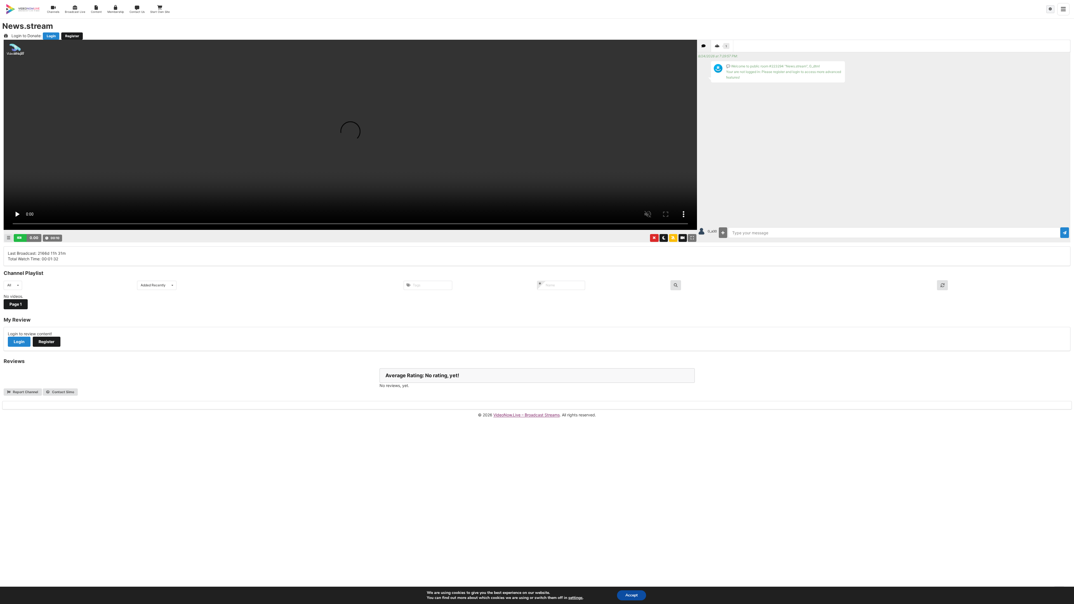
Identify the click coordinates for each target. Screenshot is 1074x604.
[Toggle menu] (1063, 9)
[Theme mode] (1050, 9)
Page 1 (16, 304)
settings (575, 597)
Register (72, 36)
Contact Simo (62, 392)
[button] (27, 238)
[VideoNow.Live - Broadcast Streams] (22, 9)
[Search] (675, 285)
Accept (631, 595)
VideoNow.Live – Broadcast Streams (526, 414)
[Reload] (942, 285)
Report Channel (25, 392)
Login (51, 36)
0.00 (34, 237)
